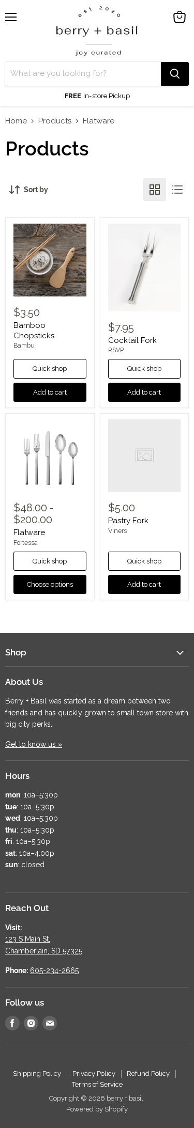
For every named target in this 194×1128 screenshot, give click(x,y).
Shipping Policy (37, 1073)
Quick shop (50, 368)
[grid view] (154, 189)
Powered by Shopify (97, 1109)
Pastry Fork (128, 520)
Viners (117, 531)
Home (16, 121)
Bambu (24, 345)
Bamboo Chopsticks (33, 330)
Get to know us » (33, 744)
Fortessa (25, 542)
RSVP (116, 350)
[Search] (175, 74)
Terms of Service (97, 1084)
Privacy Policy (93, 1073)
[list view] (177, 189)
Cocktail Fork (132, 340)
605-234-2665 (54, 970)
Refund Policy (148, 1073)
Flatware (29, 532)
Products (54, 121)
